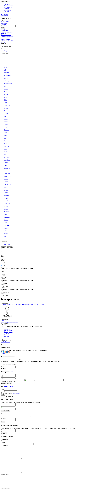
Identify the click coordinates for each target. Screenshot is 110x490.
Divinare (6, 113)
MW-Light (6, 195)
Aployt (5, 78)
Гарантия (6, 8)
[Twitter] (3, 352)
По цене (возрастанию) (27, 304)
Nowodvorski (7, 200)
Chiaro (5, 100)
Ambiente (6, 72)
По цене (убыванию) (15, 304)
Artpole (6, 86)
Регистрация (4, 14)
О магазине (7, 4)
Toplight (6, 228)
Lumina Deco (7, 176)
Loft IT (6, 165)
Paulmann (6, 211)
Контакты (6, 11)
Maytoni (6, 190)
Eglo (5, 116)
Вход (11, 372)
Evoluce (6, 124)
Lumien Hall (7, 173)
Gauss (5, 135)
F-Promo (6, 127)
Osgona (6, 209)
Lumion (6, 179)
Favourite (6, 130)
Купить (3, 421)
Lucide (5, 170)
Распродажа (4, 23)
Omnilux (6, 206)
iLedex (5, 151)
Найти (2, 27)
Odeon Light (7, 203)
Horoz (5, 143)
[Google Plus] (9, 352)
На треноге (7, 50)
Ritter (5, 214)
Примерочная (7, 10)
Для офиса (7, 244)
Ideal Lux (6, 146)
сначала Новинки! (39, 304)
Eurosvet (6, 121)
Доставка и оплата (9, 5)
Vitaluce (6, 233)
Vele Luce (6, 230)
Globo (5, 138)
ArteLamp (6, 80)
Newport (6, 198)
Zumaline (6, 236)
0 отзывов (3, 320)
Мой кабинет (4, 15)
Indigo (5, 154)
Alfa (5, 70)
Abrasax (6, 67)
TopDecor (6, 225)
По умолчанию (5, 304)
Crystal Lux (7, 105)
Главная (3, 42)
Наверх (3, 353)
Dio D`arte (6, 110)
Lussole (6, 181)
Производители (8, 7)
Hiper (5, 140)
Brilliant (6, 94)
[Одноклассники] (5, 352)
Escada (5, 119)
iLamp (5, 149)
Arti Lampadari (8, 83)
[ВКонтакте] (1, 352)
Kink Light (7, 157)
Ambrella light (7, 75)
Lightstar (6, 162)
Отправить (3, 433)
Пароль (3, 391)
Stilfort (5, 222)
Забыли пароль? (16, 393)
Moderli (6, 192)
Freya (5, 132)
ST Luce (6, 220)
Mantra (5, 187)
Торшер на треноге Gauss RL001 (9, 322)
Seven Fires (7, 217)
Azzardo (6, 89)
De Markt (6, 108)
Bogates (6, 91)
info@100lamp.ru (5, 342)
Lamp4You (7, 160)
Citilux (5, 102)
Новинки (3, 24)
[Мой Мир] (7, 352)
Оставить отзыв (5, 488)
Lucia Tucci (7, 168)
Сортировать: (4, 303)
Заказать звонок (5, 21)
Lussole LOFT (7, 184)
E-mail (2, 389)
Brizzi (5, 97)
